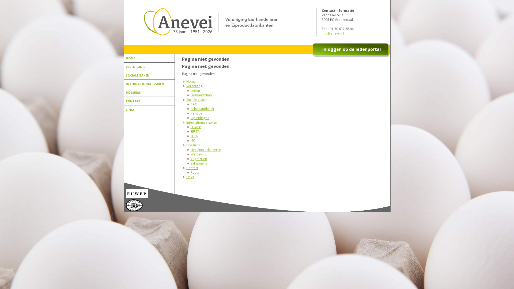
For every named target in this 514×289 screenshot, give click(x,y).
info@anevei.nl (333, 33)
